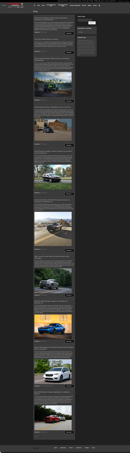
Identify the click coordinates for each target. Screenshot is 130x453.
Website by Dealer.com (36, 448)
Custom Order (92, 47)
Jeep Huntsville (80, 47)
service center (88, 44)
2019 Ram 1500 (85, 46)
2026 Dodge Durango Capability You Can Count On (52, 107)
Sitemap (86, 447)
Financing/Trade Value (62, 5)
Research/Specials (75, 5)
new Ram (82, 50)
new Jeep (93, 46)
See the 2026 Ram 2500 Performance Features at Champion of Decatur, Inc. (52, 200)
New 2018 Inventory (86, 47)
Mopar (89, 5)
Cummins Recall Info (51, 5)
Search (91, 22)
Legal (93, 447)
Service (84, 5)
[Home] (4, 5)
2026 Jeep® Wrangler (41, 63)
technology (43, 385)
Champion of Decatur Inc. (84, 40)
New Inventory (43, 32)
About (95, 5)
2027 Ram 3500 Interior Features (46, 39)
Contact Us (78, 447)
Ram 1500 (85, 53)
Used (43, 5)
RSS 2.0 (81, 32)
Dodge (88, 43)
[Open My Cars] (99, 5)
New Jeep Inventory (90, 49)
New (38, 5)
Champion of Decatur (87, 42)
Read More (69, 33)
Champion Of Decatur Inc (82, 49)
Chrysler (81, 46)
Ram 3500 (41, 42)
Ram (91, 46)
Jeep (89, 46)
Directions (63, 447)
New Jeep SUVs (83, 44)
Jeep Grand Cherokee (87, 50)
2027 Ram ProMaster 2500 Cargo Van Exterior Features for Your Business (51, 19)
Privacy (71, 447)
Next (41, 436)
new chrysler (89, 53)
